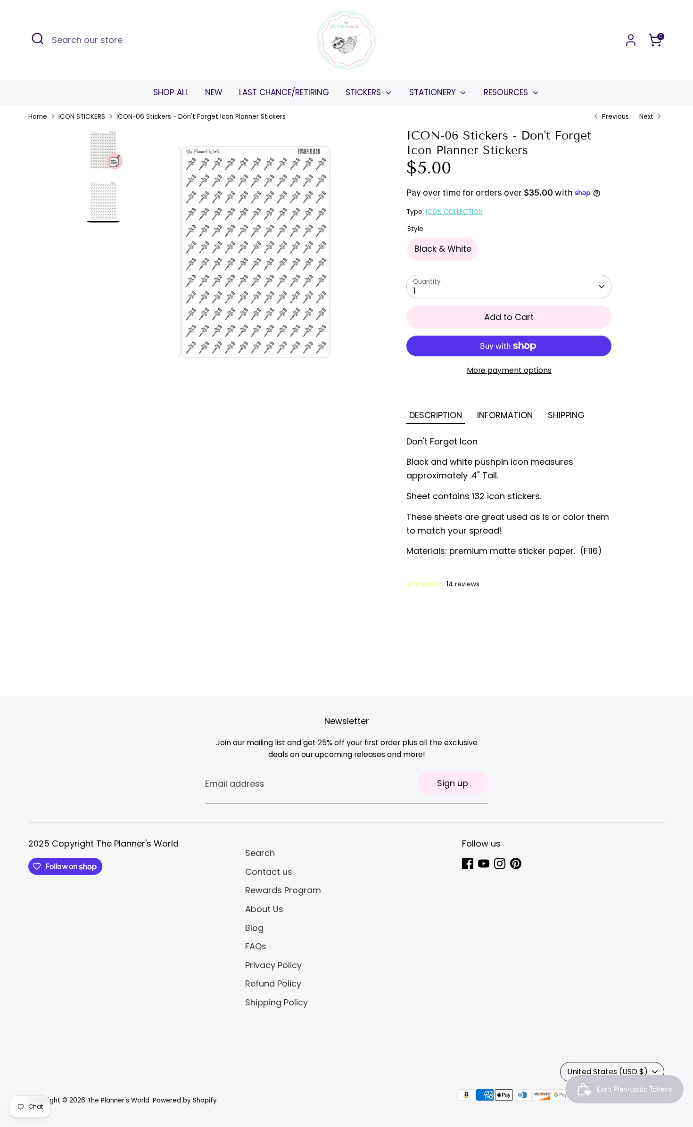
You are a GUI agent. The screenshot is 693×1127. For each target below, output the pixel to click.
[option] (255, 255)
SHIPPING (566, 415)
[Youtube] (483, 863)
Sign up (452, 783)
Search (260, 853)
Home (37, 116)
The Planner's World (118, 1100)
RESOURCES (507, 92)
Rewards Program (283, 890)
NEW (214, 92)
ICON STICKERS (81, 116)
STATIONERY (433, 92)
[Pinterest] (515, 863)
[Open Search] (37, 38)
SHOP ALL (171, 92)
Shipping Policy (276, 1002)
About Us (264, 909)
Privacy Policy (273, 965)
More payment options (509, 370)
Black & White (442, 249)
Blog (254, 928)
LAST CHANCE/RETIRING (284, 92)
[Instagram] (499, 863)
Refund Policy (273, 983)
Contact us (268, 872)
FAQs (255, 946)
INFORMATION (505, 415)
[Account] (630, 40)
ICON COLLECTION (454, 211)
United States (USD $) (607, 1071)
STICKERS (364, 92)
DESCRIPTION (435, 415)
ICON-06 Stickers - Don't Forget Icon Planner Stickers (201, 116)
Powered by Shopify (185, 1100)
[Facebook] (467, 863)
